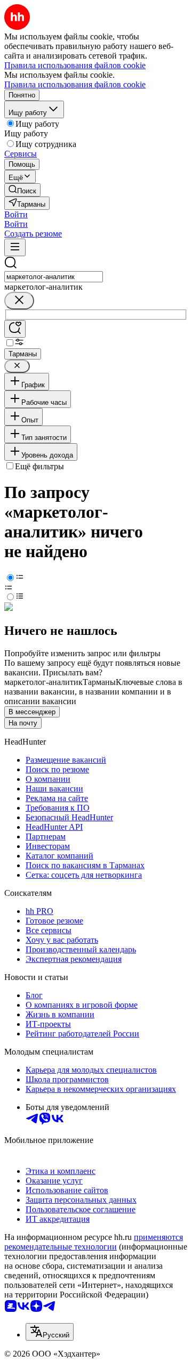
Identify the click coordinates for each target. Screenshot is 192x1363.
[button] (16, 214)
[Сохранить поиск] (15, 329)
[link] (22, 190)
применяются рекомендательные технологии (93, 1242)
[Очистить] (19, 300)
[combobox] (53, 276)
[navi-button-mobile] (15, 247)
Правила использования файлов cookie (75, 84)
